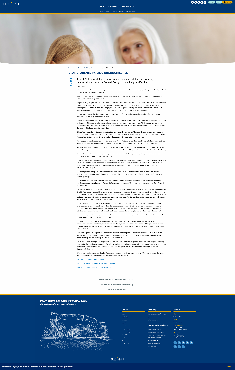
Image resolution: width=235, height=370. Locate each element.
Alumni (124, 323)
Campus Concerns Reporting (155, 332)
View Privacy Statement (65, 366)
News (123, 341)
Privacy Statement (153, 341)
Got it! (229, 366)
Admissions (125, 320)
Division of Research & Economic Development (57, 304)
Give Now (228, 2)
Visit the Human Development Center (90, 259)
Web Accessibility (152, 346)
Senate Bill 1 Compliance (154, 343)
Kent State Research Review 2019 (117, 6)
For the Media (151, 317)
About (123, 314)
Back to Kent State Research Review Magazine (94, 267)
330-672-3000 (177, 316)
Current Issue (94, 68)
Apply (212, 2)
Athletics (124, 326)
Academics (125, 317)
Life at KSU (125, 335)
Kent (69, 68)
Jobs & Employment (127, 332)
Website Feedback (153, 320)
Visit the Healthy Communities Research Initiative (96, 263)
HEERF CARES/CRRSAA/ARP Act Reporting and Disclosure (157, 336)
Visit (218, 2)
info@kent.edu (177, 322)
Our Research (125, 344)
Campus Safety (126, 329)
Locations (124, 338)
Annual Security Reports (154, 329)
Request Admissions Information (157, 314)
